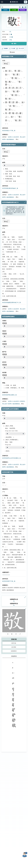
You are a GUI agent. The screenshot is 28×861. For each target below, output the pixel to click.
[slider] (14, 165)
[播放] (8, 634)
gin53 (4, 343)
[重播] (16, 634)
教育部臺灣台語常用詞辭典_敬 (11, 458)
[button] (20, 7)
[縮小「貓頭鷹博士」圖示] (26, 853)
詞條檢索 (5, 9)
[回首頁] (14, 2)
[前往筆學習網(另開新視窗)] (20, 634)
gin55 (4, 323)
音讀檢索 (23, 9)
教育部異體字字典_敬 (8, 581)
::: (0, 4)
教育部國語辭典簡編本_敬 (10, 188)
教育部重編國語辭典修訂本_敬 (11, 302)
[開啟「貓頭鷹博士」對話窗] (24, 855)
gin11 (4, 333)
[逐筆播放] (12, 634)
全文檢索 (14, 9)
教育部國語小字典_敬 (8, 130)
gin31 (4, 364)
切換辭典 (13, 52)
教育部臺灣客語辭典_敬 (9, 395)
